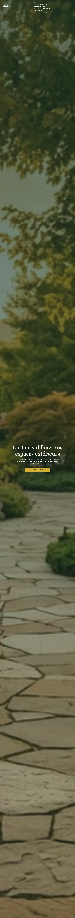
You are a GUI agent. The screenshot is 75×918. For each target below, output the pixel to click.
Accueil (36, 2)
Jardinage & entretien (40, 4)
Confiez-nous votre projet (37, 469)
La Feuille (6, 7)
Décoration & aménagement (42, 12)
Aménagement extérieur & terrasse (44, 8)
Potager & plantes (39, 6)
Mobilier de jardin (39, 10)
